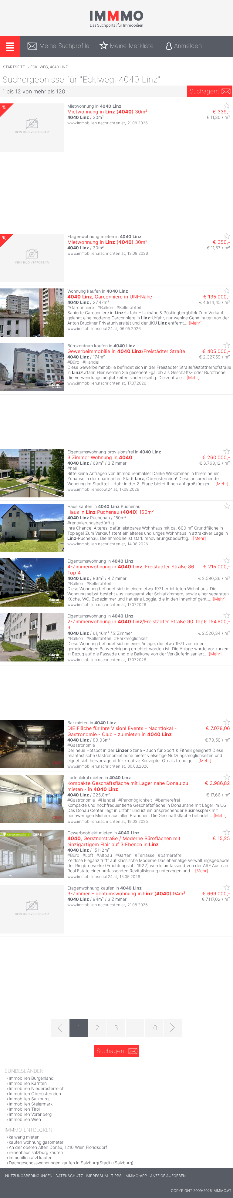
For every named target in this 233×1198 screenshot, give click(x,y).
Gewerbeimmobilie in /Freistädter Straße (126, 351)
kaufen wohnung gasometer (36, 1142)
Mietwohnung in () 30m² (107, 112)
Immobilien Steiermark (30, 1103)
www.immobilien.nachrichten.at (96, 122)
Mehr (195, 322)
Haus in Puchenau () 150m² (110, 512)
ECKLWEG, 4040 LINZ (49, 67)
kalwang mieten (24, 1136)
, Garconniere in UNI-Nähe (109, 297)
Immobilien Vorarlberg (30, 1114)
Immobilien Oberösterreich (35, 1093)
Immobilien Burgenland (31, 1078)
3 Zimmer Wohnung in (99, 457)
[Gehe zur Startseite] (116, 26)
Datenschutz (69, 1175)
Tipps (116, 1175)
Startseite (14, 67)
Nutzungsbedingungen (28, 1175)
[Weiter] (173, 1028)
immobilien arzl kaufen (30, 1157)
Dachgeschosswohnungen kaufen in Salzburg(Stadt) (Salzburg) (71, 1162)
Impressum (97, 1175)
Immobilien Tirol (24, 1109)
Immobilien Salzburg (29, 1098)
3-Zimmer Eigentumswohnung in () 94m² (126, 893)
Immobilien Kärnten (28, 1083)
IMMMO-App (136, 1175)
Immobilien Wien (25, 1119)
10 (153, 1028)
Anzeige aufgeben (168, 1175)
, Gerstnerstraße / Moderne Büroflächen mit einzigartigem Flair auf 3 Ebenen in (124, 841)
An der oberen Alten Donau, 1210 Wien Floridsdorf (58, 1147)
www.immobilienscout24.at (92, 328)
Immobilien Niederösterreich (36, 1088)
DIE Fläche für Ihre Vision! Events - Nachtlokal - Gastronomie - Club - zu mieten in (122, 731)
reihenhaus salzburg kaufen (36, 1152)
